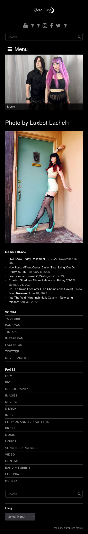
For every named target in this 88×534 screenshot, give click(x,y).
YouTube (12, 318)
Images (11, 395)
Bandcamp (14, 325)
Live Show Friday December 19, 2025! (33, 258)
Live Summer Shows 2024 (26, 276)
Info (9, 415)
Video (10, 454)
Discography (16, 389)
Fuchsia (12, 474)
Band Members (17, 467)
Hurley (11, 480)
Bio (8, 382)
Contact (12, 461)
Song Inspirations (21, 448)
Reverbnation (17, 358)
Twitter (12, 351)
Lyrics (10, 441)
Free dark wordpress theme (67, 528)
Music (11, 106)
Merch (11, 408)
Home (10, 375)
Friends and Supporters (27, 421)
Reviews (12, 402)
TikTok (11, 331)
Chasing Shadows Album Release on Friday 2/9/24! (42, 280)
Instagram (14, 338)
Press (10, 428)
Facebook (13, 345)
